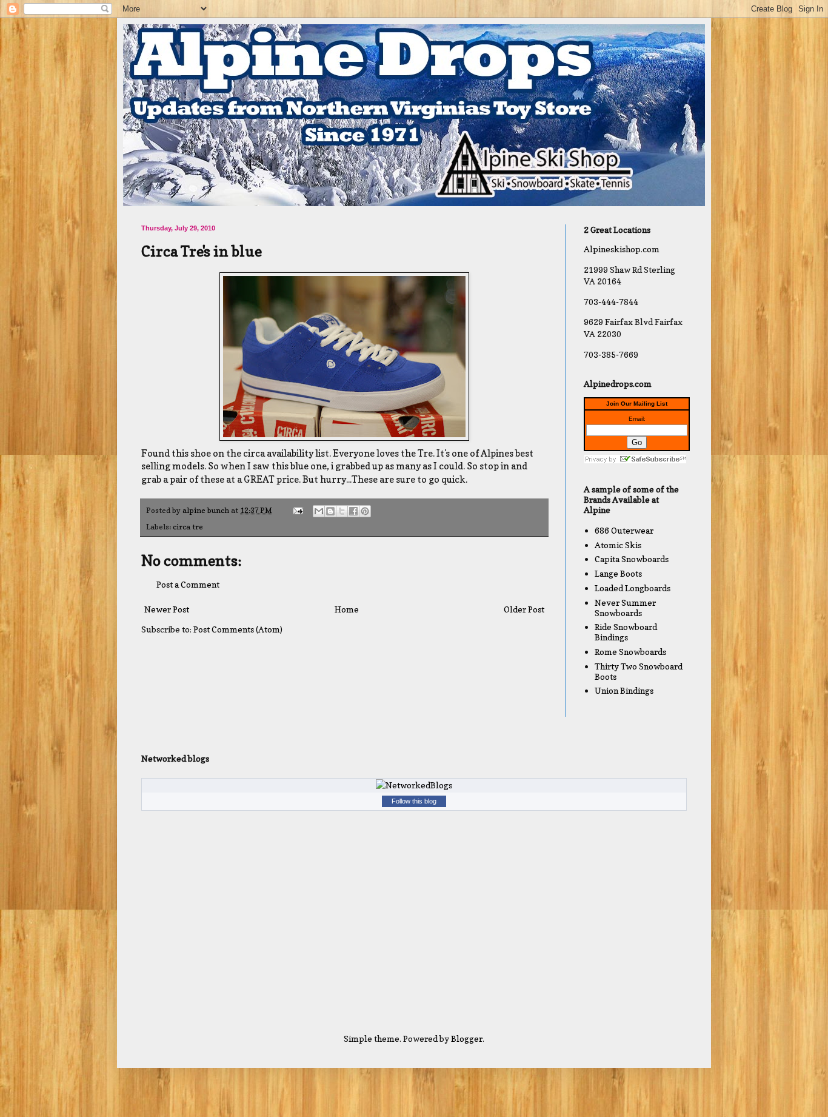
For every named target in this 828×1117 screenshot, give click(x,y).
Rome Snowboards (630, 651)
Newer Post (166, 609)
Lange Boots (618, 573)
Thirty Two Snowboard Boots (639, 671)
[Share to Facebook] (353, 511)
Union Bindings (624, 690)
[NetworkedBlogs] (414, 785)
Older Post (524, 609)
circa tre (188, 526)
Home (347, 609)
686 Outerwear (624, 530)
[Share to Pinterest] (365, 511)
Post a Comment (187, 584)
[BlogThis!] (330, 511)
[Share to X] (342, 511)
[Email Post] (297, 510)
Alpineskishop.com (621, 249)
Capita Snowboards (632, 559)
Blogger (466, 1038)
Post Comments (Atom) (237, 629)
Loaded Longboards (632, 588)
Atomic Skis (618, 545)
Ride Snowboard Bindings (626, 632)
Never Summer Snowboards (625, 607)
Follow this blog (414, 801)
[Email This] (319, 511)
